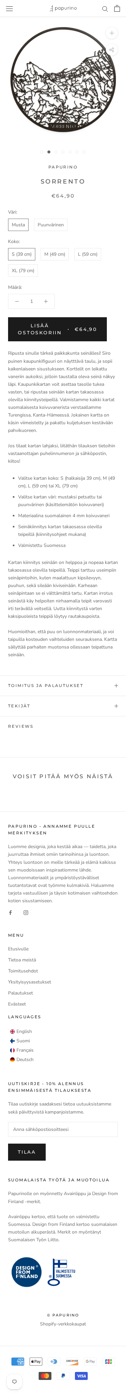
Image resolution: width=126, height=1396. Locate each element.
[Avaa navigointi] (9, 8)
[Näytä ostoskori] (117, 8)
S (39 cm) (22, 254)
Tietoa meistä (22, 960)
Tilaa (27, 1152)
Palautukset (20, 993)
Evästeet (17, 1004)
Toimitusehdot (23, 971)
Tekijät (19, 705)
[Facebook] (10, 912)
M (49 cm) (54, 254)
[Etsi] (105, 8)
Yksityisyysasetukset (29, 982)
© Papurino (63, 1315)
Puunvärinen (51, 225)
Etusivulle (18, 949)
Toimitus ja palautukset (45, 685)
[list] (22, 1045)
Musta (18, 225)
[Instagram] (26, 912)
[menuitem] (21, 1031)
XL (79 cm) (23, 270)
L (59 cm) (87, 254)
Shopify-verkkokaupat (63, 1324)
